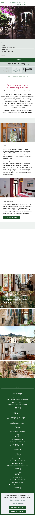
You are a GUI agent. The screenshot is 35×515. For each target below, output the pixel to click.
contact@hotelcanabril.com (18, 445)
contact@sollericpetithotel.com (18, 484)
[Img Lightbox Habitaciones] (17, 188)
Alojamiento (5, 41)
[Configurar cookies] (2, 3)
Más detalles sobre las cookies (17, 500)
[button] (10, 140)
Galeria (26, 77)
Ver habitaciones (11, 217)
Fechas (3, 45)
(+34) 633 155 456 (18, 444)
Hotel (9, 77)
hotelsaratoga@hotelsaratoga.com (18, 404)
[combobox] (17, 47)
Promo (3, 53)
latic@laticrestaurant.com (18, 423)
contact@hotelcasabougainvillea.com (18, 465)
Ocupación (4, 49)
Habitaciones (17, 77)
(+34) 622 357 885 (18, 463)
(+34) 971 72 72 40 (18, 402)
